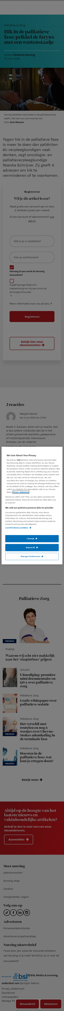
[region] (32, 505)
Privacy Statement (21, 492)
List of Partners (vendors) (16, 528)
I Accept (30, 538)
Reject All (30, 547)
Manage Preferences (30, 556)
